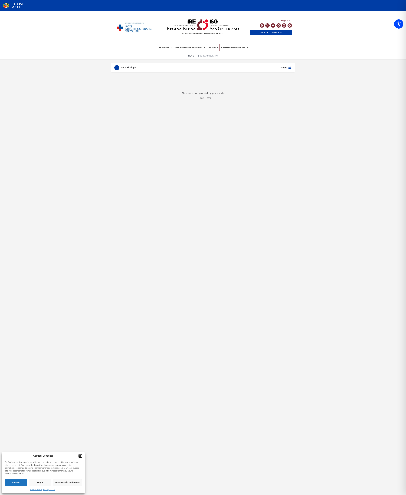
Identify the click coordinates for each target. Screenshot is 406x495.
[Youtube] (273, 25)
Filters (284, 67)
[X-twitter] (267, 25)
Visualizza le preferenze (67, 482)
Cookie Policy (36, 489)
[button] (80, 456)
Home (191, 55)
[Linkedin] (284, 25)
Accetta (16, 482)
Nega (40, 482)
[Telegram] (290, 25)
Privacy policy (49, 489)
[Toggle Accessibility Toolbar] (399, 24)
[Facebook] (262, 25)
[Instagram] (278, 25)
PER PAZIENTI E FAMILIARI (188, 47)
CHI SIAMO (163, 47)
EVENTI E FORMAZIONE (233, 47)
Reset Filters (205, 98)
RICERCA (213, 47)
